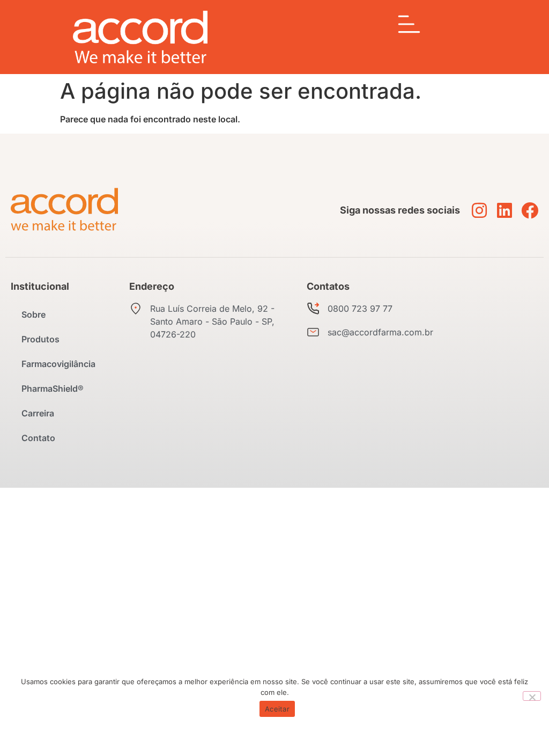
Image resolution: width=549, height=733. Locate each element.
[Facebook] (529, 210)
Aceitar (277, 709)
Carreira (37, 413)
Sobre (33, 314)
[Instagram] (479, 210)
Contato (38, 438)
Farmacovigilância (58, 363)
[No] (532, 696)
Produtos (40, 339)
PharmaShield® (52, 388)
